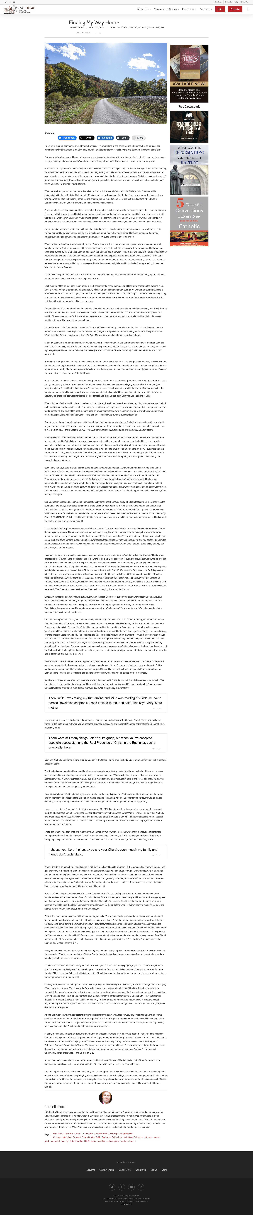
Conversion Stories (119, 27)
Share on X (156, 708)
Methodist (142, 27)
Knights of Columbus (133, 1137)
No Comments (83, 32)
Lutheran (133, 27)
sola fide (102, 1141)
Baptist (77, 1133)
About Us (90, 1170)
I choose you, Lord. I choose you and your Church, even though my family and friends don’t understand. (103, 851)
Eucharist (106, 1137)
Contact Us (141, 1170)
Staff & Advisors (106, 1170)
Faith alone (117, 1137)
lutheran (148, 1137)
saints (93, 1141)
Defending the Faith (91, 1137)
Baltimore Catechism (63, 1133)
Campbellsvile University (105, 1133)
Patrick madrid (76, 1141)
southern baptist (128, 1141)
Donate (153, 1170)
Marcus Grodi (125, 1170)
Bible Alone (87, 1133)
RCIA (86, 1141)
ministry (64, 1141)
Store (164, 1170)
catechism (66, 1137)
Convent (77, 1137)
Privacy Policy (126, 1204)
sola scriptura (113, 1141)
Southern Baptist (156, 27)
